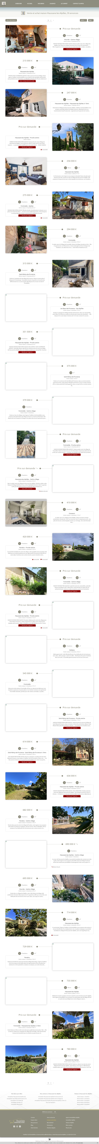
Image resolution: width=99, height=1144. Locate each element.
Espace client (34, 1120)
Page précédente (11, 20)
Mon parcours (34, 1122)
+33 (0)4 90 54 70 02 (71, 1134)
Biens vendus (69, 1125)
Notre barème (34, 1127)
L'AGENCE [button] (52, 3)
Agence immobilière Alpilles (73, 1117)
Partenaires (50, 1125)
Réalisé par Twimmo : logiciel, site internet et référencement (49, 1141)
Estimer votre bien (51, 1120)
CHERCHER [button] (18, 3)
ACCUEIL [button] (29, 3)
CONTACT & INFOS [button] (78, 3)
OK (55, 1111)
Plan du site (69, 1127)
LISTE (82, 20)
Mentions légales (51, 1127)
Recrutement (50, 1122)
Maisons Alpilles (70, 1122)
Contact (33, 1117)
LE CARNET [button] (64, 3)
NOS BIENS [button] (41, 3)
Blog (32, 1125)
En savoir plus (79, 1142)
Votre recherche (51, 1117)
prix (90, 20)
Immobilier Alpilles (70, 1120)
